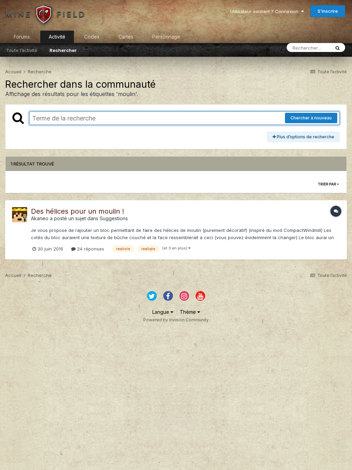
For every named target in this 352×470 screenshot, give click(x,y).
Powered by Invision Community (176, 319)
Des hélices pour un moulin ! (77, 211)
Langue (161, 312)
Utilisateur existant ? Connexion (265, 11)
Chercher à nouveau (311, 117)
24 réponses (90, 249)
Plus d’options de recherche (305, 136)
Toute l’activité (21, 50)
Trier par (327, 184)
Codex (92, 37)
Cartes (126, 37)
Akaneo (39, 218)
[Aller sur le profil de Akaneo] (19, 214)
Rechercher (63, 50)
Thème (188, 312)
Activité (57, 37)
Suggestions (114, 218)
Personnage (166, 37)
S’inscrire (328, 11)
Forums (22, 37)
